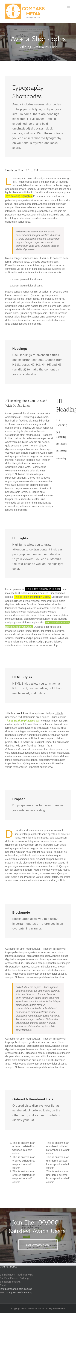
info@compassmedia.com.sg (16, 1288)
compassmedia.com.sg (19, 1292)
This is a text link (14, 713)
